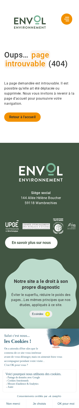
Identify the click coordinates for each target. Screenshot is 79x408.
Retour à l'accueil (22, 117)
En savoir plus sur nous (31, 242)
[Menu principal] (66, 19)
